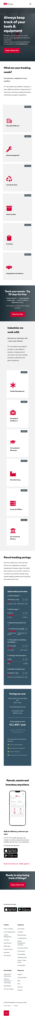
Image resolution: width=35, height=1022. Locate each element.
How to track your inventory (15, 240)
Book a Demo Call (12, 46)
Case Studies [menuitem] (8, 966)
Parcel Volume (14, 591)
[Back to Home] (8, 4)
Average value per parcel (17, 651)
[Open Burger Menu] (30, 4)
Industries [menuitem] (21, 920)
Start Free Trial (17, 310)
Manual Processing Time (17, 618)
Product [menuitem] (6, 920)
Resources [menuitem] (21, 966)
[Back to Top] (6, 1008)
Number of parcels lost (17, 665)
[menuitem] (8, 924)
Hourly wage (13, 605)
